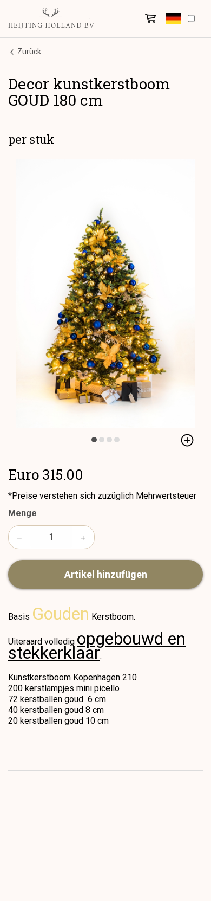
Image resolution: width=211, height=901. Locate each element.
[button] (173, 18)
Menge (22, 513)
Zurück (28, 51)
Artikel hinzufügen (105, 574)
